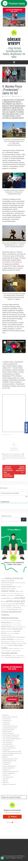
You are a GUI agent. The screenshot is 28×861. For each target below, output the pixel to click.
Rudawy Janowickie (11, 643)
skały (24, 643)
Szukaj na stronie (6, 516)
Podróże (4, 633)
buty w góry (17, 593)
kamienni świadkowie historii (16, 620)
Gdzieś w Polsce (7, 733)
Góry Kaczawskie (6, 605)
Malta (11, 625)
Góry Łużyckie (3, 609)
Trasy (4, 779)
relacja (3, 643)
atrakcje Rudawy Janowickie (8, 588)
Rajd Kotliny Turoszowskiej (7, 641)
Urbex (4, 780)
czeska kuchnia (10, 595)
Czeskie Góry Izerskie (9, 726)
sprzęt (10, 645)
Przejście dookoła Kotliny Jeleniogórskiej (13, 637)
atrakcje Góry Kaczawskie (7, 582)
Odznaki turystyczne (8, 760)
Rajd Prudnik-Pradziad (19, 641)
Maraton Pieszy (6, 627)
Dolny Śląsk (19, 598)
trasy (9, 650)
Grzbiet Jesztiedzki (8, 748)
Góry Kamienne (15, 605)
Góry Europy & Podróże (9, 735)
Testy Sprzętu (6, 777)
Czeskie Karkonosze (8, 728)
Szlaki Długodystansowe (9, 771)
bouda (21, 591)
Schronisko (19, 643)
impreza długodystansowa (14, 456)
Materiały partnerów (8, 759)
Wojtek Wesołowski (17, 96)
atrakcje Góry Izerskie (7, 580)
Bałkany (17, 591)
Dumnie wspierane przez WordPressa (13, 856)
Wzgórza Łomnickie (8, 784)
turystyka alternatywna (16, 650)
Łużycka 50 (23, 657)
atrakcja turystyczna (14, 578)
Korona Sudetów (17, 622)
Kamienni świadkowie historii (11, 753)
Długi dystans (6, 454)
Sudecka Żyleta (18, 645)
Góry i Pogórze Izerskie (9, 737)
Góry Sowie (22, 605)
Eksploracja (6, 731)
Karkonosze (5, 623)
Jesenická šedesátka (5, 620)
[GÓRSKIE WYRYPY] (14, 33)
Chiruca (22, 593)
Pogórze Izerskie (10, 633)
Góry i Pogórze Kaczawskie (10, 738)
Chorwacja (6, 718)
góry (10, 455)
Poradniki (5, 762)
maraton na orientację (16, 625)
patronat (21, 458)
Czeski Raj (5, 724)
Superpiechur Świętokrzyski (14, 648)
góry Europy (11, 603)
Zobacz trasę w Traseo (6, 434)
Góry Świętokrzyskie (16, 455)
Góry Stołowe (3, 607)
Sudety (4, 648)
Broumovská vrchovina (9, 717)
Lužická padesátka (5, 625)
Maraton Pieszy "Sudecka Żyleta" (12, 629)
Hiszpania (21, 609)
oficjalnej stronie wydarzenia (13, 262)
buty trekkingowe (9, 593)
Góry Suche (9, 607)
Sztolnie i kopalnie (8, 773)
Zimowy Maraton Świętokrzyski (12, 657)
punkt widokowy (7, 639)
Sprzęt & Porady (7, 768)
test (6, 650)
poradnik (16, 633)
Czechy (3, 595)
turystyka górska (9, 653)
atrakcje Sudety (8, 591)
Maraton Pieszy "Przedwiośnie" (12, 458)
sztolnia (22, 648)
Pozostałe (5, 764)
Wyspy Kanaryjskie (20, 655)
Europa (3, 601)
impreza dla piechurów (11, 612)
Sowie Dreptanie (4, 645)
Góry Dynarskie (4, 603)
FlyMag (13, 858)
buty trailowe (3, 593)
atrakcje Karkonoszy (8, 586)
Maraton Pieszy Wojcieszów (7, 631)
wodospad (14, 655)
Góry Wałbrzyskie (16, 607)
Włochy (5, 782)
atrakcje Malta (18, 586)
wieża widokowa (6, 655)
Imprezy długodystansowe (16, 454)
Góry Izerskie (20, 604)
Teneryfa (3, 650)
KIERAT (12, 622)
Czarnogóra (6, 720)
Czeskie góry (19, 595)
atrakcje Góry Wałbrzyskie (6, 584)
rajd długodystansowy (18, 639)
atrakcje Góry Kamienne (20, 582)
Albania (2, 578)
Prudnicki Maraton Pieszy (6, 635)
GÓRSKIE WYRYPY (14, 41)
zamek (2, 657)
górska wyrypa (6, 455)
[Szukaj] (23, 519)
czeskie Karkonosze (7, 598)
